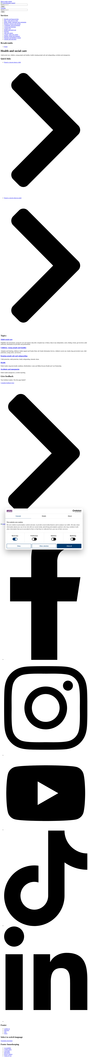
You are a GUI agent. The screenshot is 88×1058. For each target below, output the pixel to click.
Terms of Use (7, 1056)
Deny (18, 546)
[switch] (34, 539)
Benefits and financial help (11, 19)
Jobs (5, 1032)
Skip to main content (6, 1)
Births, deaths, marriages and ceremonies (15, 22)
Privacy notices (8, 1054)
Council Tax (7, 28)
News (5, 1033)
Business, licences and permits (12, 24)
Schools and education (10, 39)
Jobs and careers (8, 33)
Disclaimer (7, 1052)
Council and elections (10, 27)
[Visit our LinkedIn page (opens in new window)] (45, 974)
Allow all (69, 546)
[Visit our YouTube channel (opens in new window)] (45, 793)
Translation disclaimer (7, 1041)
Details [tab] (44, 516)
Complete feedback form (7, 383)
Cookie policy (8, 1049)
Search (2, 4)
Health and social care (10, 30)
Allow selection (44, 546)
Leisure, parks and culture (11, 34)
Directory (6, 1030)
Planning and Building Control (12, 37)
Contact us (7, 1029)
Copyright (7, 1051)
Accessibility (7, 1048)
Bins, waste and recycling (11, 20)
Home (5, 46)
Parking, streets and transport (12, 36)
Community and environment (12, 25)
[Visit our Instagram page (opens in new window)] (45, 708)
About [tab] (70, 516)
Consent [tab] (18, 516)
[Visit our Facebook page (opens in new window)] (45, 593)
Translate (3, 8)
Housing (6, 31)
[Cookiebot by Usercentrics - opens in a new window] (73, 511)
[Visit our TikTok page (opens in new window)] (45, 878)
